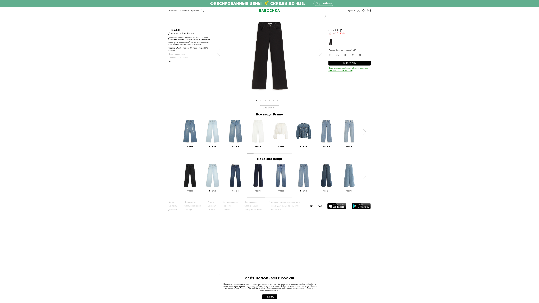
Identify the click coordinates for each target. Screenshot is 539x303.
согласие (294, 284)
